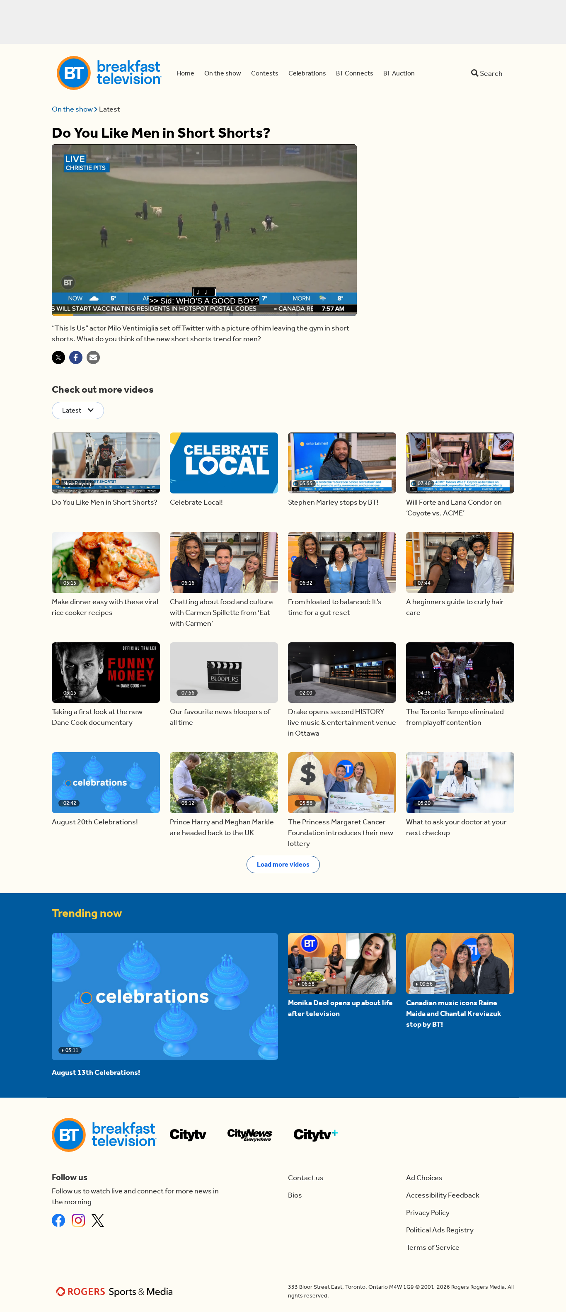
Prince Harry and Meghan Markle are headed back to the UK (222, 827)
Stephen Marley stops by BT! (333, 502)
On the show (73, 109)
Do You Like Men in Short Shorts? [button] (104, 502)
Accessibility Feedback (442, 1195)
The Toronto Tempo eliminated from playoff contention (455, 717)
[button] (106, 462)
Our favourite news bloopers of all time (220, 717)
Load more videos (283, 864)
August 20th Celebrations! (95, 821)
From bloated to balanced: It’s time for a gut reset (335, 607)
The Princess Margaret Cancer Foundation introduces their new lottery (340, 832)
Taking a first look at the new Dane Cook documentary (97, 717)
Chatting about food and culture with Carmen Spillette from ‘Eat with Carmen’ (221, 612)
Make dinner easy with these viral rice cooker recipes (105, 607)
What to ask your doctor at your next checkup (456, 827)
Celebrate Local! (196, 502)
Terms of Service (433, 1247)
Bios (295, 1195)
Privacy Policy (428, 1212)
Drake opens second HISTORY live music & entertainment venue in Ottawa (342, 722)
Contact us (306, 1177)
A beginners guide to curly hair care (455, 607)
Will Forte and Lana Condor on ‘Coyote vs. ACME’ (454, 508)
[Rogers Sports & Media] (116, 1291)
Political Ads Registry (440, 1229)
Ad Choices (424, 1177)
